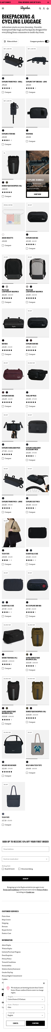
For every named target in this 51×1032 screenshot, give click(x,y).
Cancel (15, 1023)
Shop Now (41, 194)
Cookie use (30, 892)
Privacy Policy (42, 890)
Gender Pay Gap (7, 972)
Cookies (4, 979)
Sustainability (6, 965)
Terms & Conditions (9, 962)
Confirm (35, 1023)
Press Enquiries (7, 955)
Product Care (6, 933)
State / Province (13, 1004)
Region (10, 996)
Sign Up (25, 879)
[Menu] (3, 8)
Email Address (9, 849)
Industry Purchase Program (11, 952)
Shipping (5, 923)
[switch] (39, 41)
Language (11, 1012)
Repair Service (7, 930)
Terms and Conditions (11, 890)
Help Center (6, 920)
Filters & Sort (12, 41)
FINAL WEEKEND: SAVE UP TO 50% (29, 2)
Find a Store (6, 916)
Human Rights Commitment (12, 976)
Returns (5, 926)
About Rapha (6, 945)
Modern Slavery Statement (11, 969)
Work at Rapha (7, 948)
